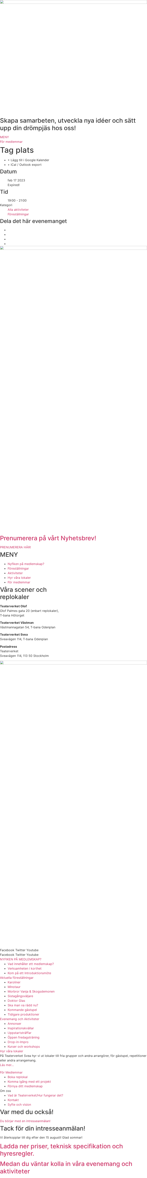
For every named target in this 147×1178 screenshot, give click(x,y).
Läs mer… (7, 1065)
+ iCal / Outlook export (25, 165)
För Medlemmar (11, 1072)
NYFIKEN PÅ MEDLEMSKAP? (20, 959)
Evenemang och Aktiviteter (19, 1019)
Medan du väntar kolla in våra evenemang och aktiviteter (66, 1167)
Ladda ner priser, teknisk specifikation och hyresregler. (61, 1149)
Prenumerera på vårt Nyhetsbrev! (48, 538)
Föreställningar (18, 214)
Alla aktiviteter (18, 209)
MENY (4, 137)
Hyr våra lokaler (11, 1051)
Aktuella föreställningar (16, 978)
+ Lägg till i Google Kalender (28, 160)
